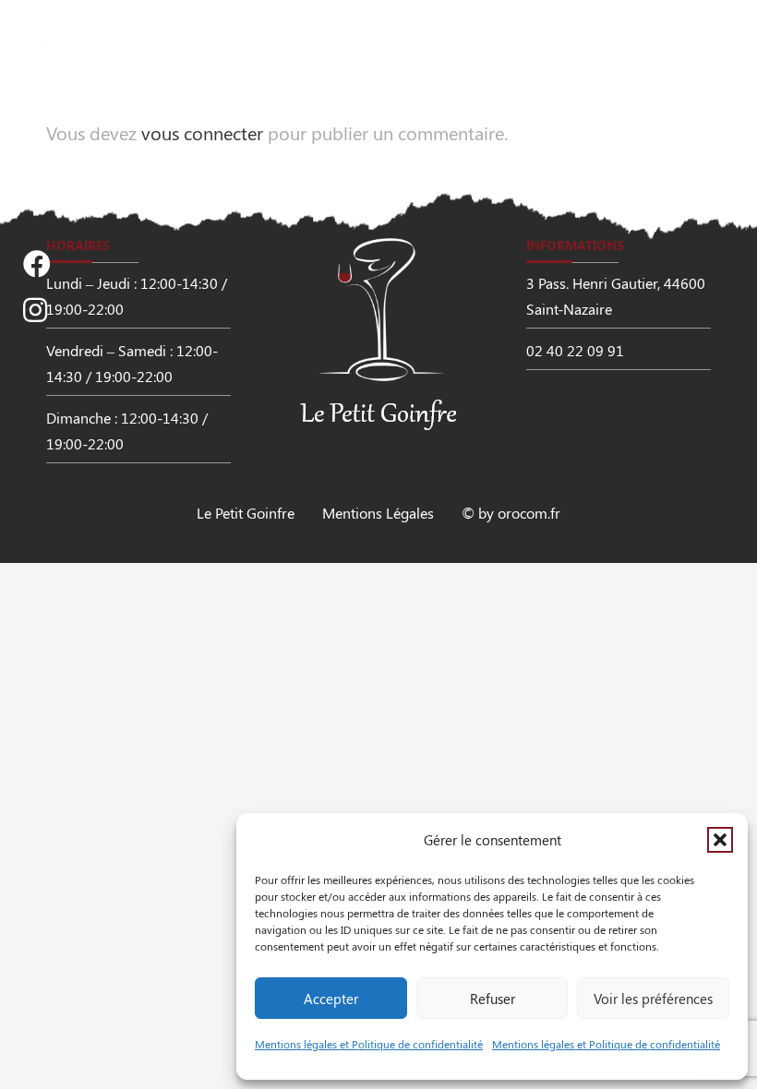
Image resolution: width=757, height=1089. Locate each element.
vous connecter (202, 132)
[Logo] (120, 37)
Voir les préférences (653, 998)
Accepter (331, 998)
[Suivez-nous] (37, 264)
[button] (720, 840)
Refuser (492, 998)
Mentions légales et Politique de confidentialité (369, 1043)
